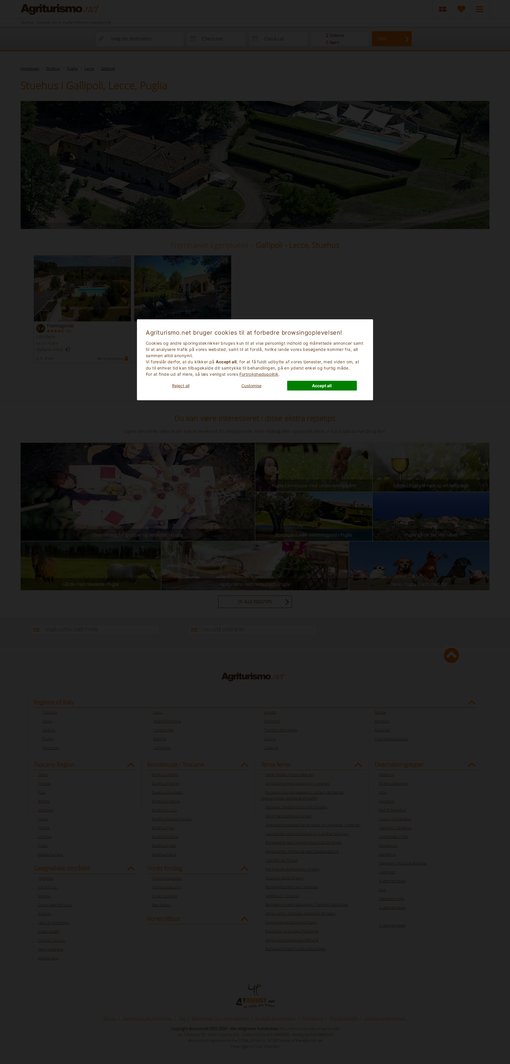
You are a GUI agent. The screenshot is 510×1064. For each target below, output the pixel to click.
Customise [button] (251, 385)
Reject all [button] (180, 385)
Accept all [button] (322, 385)
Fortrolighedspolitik (258, 374)
